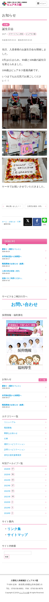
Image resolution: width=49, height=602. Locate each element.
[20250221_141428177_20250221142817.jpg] (24, 170)
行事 (6, 25)
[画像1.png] (24, 143)
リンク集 (14, 528)
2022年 (9, 491)
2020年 (8, 502)
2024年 (9, 480)
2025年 (9, 474)
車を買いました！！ (13, 206)
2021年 (9, 497)
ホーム (4, 222)
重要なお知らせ (10, 433)
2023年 (9, 485)
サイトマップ (17, 534)
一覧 (43, 380)
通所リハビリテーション (14, 444)
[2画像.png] (24, 107)
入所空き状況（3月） (35, 206)
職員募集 (8, 428)
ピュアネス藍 (31, 34)
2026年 (9, 469)
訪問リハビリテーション (14, 449)
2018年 (8, 513)
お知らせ (12, 222)
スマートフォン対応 (16, 34)
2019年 (8, 508)
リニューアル (10, 422)
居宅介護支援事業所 (12, 455)
